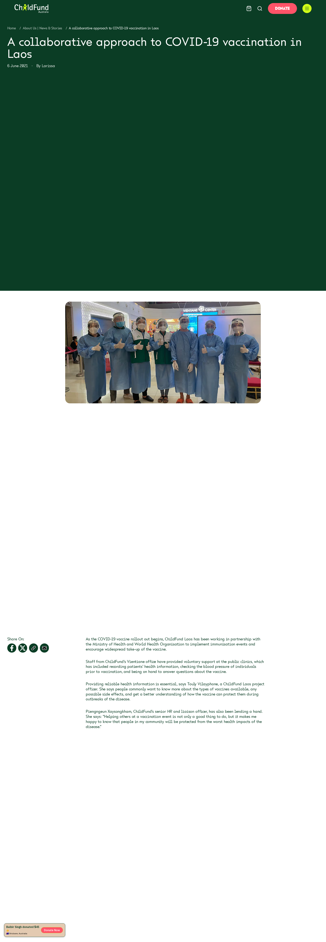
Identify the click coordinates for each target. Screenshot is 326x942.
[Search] (259, 8)
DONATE (282, 8)
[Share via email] (44, 648)
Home (11, 28)
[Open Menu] (306, 8)
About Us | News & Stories (42, 28)
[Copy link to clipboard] (33, 648)
